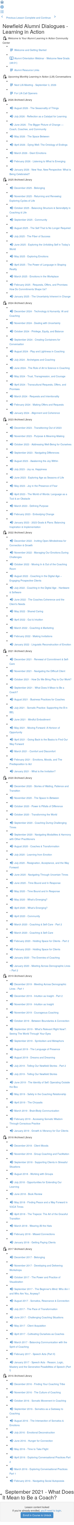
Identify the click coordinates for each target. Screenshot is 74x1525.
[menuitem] (2, 8)
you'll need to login (51, 1510)
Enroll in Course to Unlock (37, 1515)
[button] (2, 3)
